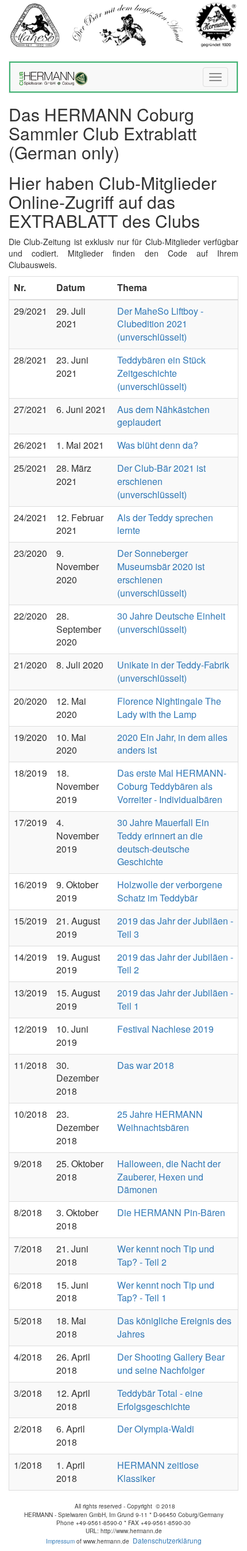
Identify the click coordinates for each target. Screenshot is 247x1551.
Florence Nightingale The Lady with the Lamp (169, 707)
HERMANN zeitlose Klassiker (158, 1471)
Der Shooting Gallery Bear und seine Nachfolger (171, 1363)
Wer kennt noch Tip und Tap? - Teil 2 (165, 1255)
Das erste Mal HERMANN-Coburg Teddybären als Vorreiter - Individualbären (171, 786)
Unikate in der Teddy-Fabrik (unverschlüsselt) (173, 671)
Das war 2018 (145, 1065)
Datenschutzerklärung (167, 1540)
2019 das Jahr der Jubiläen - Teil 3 (175, 927)
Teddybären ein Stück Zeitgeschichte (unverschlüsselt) (161, 373)
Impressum (60, 1541)
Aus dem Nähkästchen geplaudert (163, 416)
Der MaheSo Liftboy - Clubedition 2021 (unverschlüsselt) (160, 324)
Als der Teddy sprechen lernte (165, 524)
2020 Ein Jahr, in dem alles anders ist (172, 744)
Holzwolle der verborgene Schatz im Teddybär (169, 891)
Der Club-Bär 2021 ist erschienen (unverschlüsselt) (161, 481)
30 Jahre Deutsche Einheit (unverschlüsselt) (171, 622)
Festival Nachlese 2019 (165, 1029)
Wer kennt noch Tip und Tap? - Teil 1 (165, 1291)
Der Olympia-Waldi (155, 1428)
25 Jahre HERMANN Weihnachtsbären (160, 1120)
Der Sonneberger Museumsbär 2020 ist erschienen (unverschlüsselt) (160, 573)
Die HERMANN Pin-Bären (171, 1212)
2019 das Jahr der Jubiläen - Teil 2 (175, 963)
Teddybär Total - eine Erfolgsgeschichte (160, 1399)
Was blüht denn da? (157, 445)
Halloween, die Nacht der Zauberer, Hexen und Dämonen (169, 1177)
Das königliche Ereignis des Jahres (174, 1327)
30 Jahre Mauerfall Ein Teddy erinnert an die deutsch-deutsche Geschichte (163, 842)
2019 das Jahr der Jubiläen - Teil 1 (175, 999)
